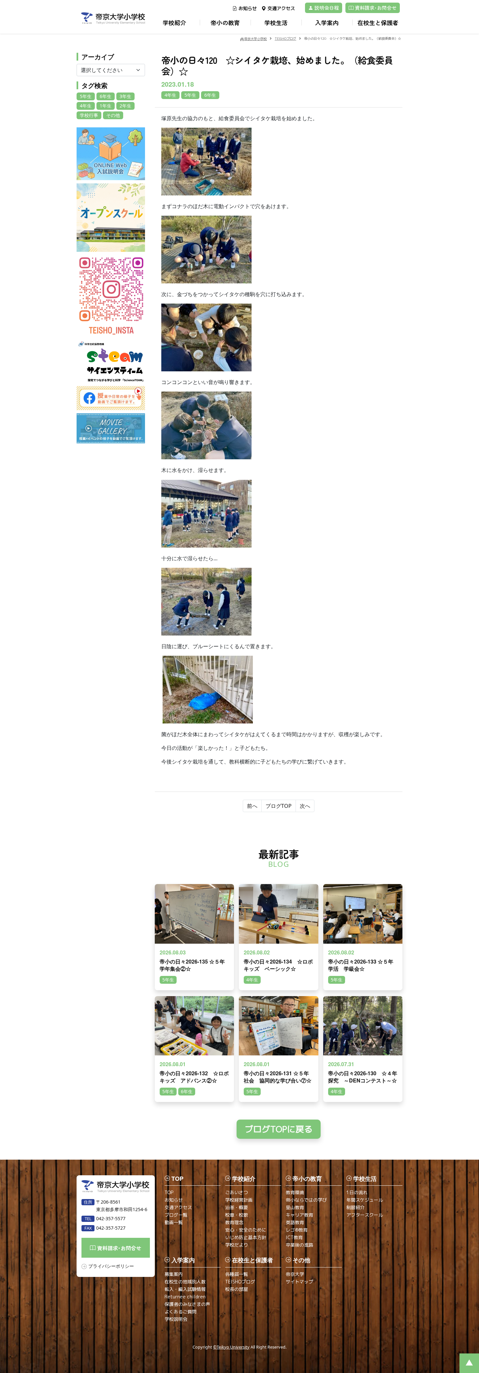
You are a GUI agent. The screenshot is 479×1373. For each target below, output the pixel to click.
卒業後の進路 (299, 1245)
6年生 (105, 96)
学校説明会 (176, 1319)
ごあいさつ (236, 1192)
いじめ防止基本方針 (245, 1237)
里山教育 (295, 1207)
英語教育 (295, 1222)
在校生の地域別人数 (185, 1282)
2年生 (125, 106)
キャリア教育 (299, 1215)
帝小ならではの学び (306, 1200)
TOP (169, 1192)
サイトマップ (299, 1282)
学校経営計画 (239, 1200)
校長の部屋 (236, 1289)
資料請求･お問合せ (375, 7)
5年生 (86, 96)
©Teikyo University (231, 1347)
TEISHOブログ (240, 1282)
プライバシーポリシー (111, 1266)
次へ (305, 805)
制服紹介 (355, 1207)
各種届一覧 (236, 1274)
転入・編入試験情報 (185, 1289)
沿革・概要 (236, 1207)
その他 (113, 115)
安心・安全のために (245, 1230)
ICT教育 (294, 1237)
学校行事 (89, 115)
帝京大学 (295, 1274)
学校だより (236, 1245)
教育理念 (234, 1222)
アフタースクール (364, 1215)
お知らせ (248, 8)
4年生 (86, 106)
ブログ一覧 (176, 1215)
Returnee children (185, 1297)
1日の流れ (357, 1192)
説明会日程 (326, 7)
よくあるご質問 (180, 1312)
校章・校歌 (236, 1215)
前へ (252, 805)
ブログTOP (279, 805)
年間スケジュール (364, 1200)
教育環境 (295, 1192)
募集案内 (174, 1274)
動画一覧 (174, 1222)
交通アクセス (281, 8)
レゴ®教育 (297, 1230)
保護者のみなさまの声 (187, 1304)
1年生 (105, 106)
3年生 (125, 96)
